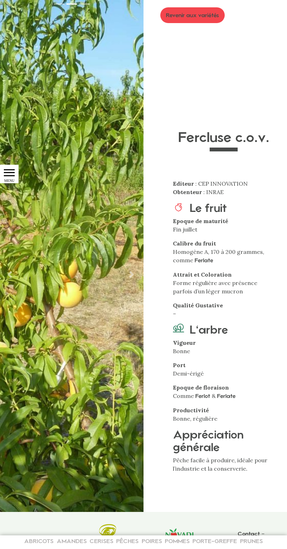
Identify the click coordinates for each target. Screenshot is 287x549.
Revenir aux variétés (192, 15)
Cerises (101, 541)
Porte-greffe (214, 541)
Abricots (39, 541)
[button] (133, 274)
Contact (249, 533)
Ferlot (202, 396)
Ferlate (204, 260)
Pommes (177, 541)
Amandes (72, 541)
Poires (152, 541)
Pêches (127, 541)
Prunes (251, 541)
